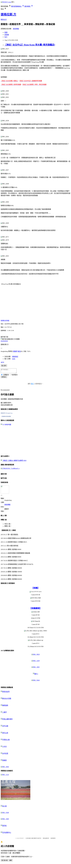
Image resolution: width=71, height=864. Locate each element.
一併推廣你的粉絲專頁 (6, 416)
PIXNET (22, 838)
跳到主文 (4, 19)
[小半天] (4, 746)
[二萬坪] (4, 712)
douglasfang (4, 341)
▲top (2, 362)
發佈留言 (3, 377)
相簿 (5, 32)
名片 (5, 37)
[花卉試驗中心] (6, 832)
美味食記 (15, 356)
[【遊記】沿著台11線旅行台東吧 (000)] (13, 460)
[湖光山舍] (4, 733)
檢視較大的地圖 (5, 320)
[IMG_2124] (5, 774)
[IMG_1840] (5, 819)
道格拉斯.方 (8, 14)
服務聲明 (53, 838)
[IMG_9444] (36, 680)
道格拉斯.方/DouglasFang (6, 413)
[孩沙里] (4, 806)
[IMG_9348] (5, 812)
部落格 (6, 34)
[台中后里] (4, 753)
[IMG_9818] (36, 654)
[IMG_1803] (36, 667)
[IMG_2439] (36, 660)
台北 (13, 359)
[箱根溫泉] (4, 705)
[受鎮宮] (4, 760)
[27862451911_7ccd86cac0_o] (10, 468)
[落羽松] (4, 825)
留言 (19, 351)
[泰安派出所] (5, 691)
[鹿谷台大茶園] (6, 698)
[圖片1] (35, 674)
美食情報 (16, 29)
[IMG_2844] (5, 766)
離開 (10, 860)
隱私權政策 (46, 838)
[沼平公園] (4, 726)
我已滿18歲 (4, 860)
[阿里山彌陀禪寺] (7, 719)
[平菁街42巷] (5, 739)
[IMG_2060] (15, 799)
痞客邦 (15, 351)
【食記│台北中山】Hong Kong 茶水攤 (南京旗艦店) (29, 45)
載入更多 (3, 365)
